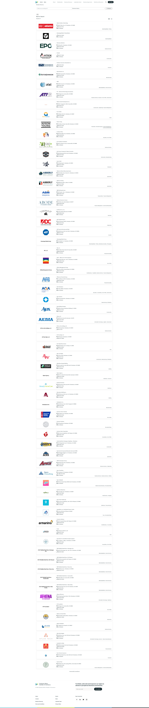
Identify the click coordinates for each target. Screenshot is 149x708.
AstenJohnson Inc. (60, 71)
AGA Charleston (60, 286)
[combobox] (89, 8)
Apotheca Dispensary (61, 489)
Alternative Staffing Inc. (61, 392)
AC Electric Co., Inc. (61, 209)
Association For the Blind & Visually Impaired (65, 538)
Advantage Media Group (61, 239)
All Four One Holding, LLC (62, 326)
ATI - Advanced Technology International (65, 91)
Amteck (58, 52)
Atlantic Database (60, 623)
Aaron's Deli (59, 161)
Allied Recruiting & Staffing (62, 363)
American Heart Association (62, 431)
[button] (109, 19)
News (45, 2)
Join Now (111, 2)
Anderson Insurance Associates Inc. (64, 62)
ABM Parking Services (61, 190)
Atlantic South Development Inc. (63, 101)
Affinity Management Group (62, 267)
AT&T (58, 81)
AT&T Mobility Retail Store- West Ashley (65, 584)
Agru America (59, 296)
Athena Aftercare (60, 594)
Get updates (98, 689)
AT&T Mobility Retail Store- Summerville (65, 575)
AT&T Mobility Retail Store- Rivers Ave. (64, 566)
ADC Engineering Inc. (61, 219)
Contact (37, 698)
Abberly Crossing (60, 180)
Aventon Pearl (59, 661)
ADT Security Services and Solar (63, 229)
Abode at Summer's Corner (62, 200)
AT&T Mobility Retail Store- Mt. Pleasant (64, 557)
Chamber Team (58, 701)
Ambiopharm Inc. (60, 402)
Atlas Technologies (60, 633)
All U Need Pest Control (61, 343)
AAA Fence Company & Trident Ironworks (65, 151)
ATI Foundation (60, 604)
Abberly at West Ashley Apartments (64, 171)
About (36, 696)
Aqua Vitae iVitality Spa (61, 499)
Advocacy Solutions (60, 42)
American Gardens (60, 421)
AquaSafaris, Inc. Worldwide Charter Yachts (65, 509)
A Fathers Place (60, 131)
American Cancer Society (62, 411)
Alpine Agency (60, 372)
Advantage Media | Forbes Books (63, 33)
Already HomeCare (60, 382)
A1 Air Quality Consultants (62, 141)
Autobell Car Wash (60, 643)
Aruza (58, 528)
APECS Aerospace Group (62, 460)
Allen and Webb (60, 353)
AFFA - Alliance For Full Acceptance (64, 257)
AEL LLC (58, 247)
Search (109, 8)
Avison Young (59, 121)
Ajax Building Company (61, 306)
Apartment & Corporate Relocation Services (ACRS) (67, 450)
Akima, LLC (59, 316)
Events (41, 2)
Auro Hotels (59, 111)
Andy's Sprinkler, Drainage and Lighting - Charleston (67, 441)
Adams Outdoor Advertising (62, 22)
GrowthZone (77, 671)
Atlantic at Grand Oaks (61, 613)
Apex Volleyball (60, 479)
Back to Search (40, 16)
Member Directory (39, 701)
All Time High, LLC (60, 334)
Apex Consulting (60, 470)
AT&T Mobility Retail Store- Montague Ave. (65, 548)
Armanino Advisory (60, 519)
